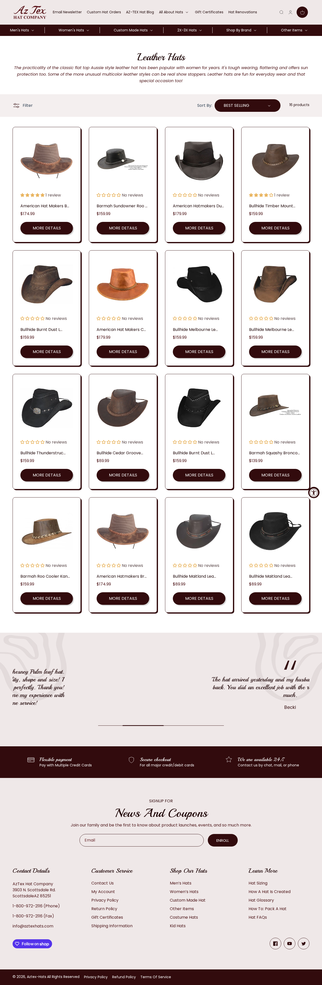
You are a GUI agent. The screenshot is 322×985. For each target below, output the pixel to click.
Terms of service (155, 976)
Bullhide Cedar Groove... (120, 453)
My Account (103, 892)
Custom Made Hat (188, 900)
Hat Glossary (261, 900)
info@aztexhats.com (33, 926)
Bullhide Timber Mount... (272, 206)
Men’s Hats (180, 883)
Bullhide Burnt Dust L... (41, 329)
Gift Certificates (107, 917)
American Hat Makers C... (121, 329)
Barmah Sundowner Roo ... (122, 206)
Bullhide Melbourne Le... (195, 329)
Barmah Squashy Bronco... (274, 453)
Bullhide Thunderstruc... (43, 453)
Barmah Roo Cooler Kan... (45, 576)
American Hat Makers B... (44, 206)
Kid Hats (178, 926)
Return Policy (104, 909)
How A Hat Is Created (270, 892)
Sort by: (204, 105)
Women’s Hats (184, 892)
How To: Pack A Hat (268, 909)
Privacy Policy (104, 900)
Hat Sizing (258, 883)
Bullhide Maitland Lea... (194, 576)
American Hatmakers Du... (198, 206)
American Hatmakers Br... (122, 576)
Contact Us (102, 883)
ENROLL (222, 840)
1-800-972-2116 (28, 906)
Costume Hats (184, 917)
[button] (174, 12)
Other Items (182, 909)
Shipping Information (112, 926)
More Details (47, 228)
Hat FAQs (258, 917)
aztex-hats (36, 976)
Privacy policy (96, 976)
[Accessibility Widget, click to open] (313, 492)
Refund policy (124, 976)
